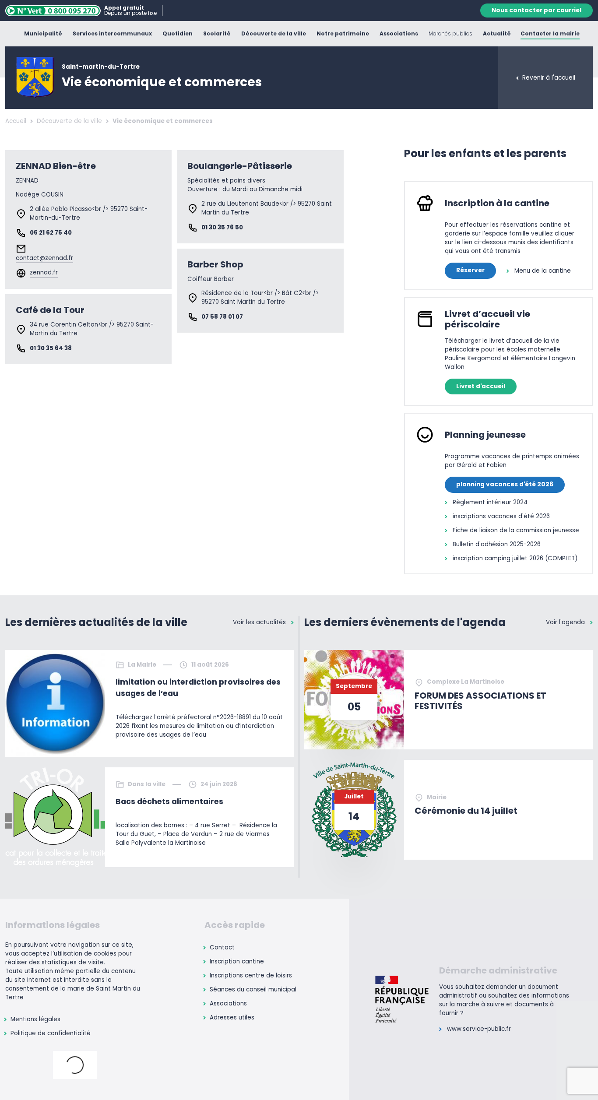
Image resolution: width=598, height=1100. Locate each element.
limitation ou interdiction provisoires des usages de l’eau (198, 688)
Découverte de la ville (69, 121)
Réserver (470, 270)
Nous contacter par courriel (536, 10)
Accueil (15, 121)
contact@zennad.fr (44, 258)
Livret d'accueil (480, 386)
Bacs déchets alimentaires (169, 801)
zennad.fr (44, 272)
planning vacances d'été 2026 (504, 484)
